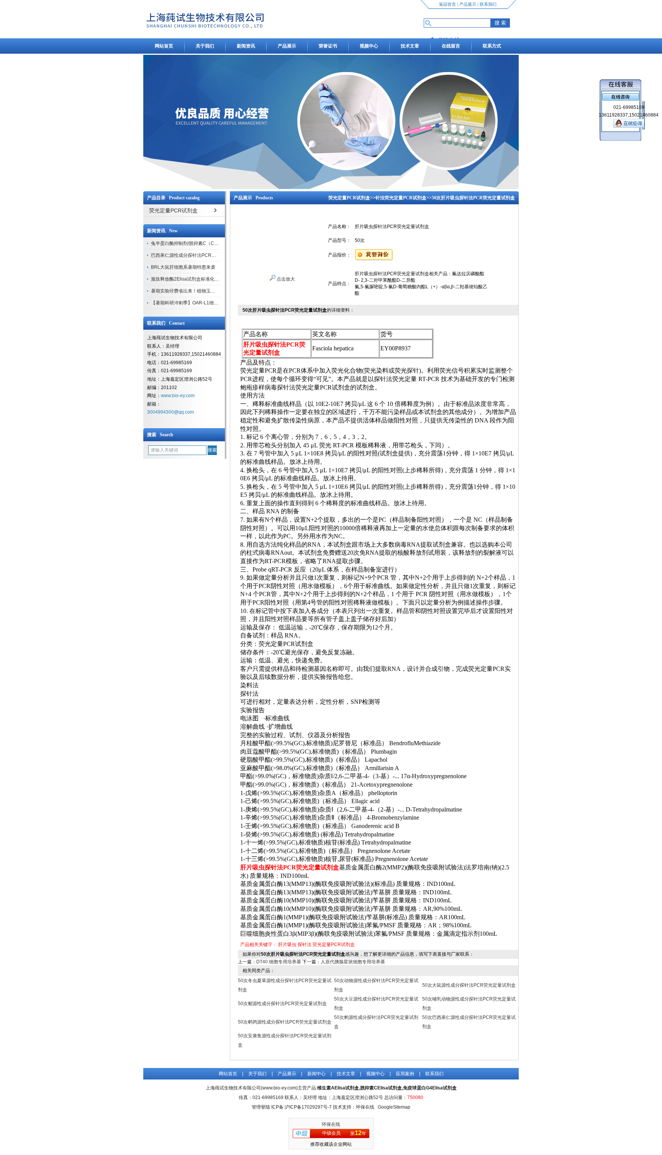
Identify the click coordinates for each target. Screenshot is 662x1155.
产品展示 (467, 4)
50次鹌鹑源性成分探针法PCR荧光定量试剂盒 (284, 1022)
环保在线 (331, 1124)
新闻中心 (316, 1073)
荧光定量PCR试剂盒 (349, 197)
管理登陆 (261, 1107)
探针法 (304, 944)
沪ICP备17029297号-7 (308, 1107)
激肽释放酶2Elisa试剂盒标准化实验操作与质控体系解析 (208, 279)
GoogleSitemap (394, 1107)
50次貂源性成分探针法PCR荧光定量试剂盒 (282, 1003)
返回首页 (447, 4)
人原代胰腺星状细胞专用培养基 (353, 961)
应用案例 (405, 1073)
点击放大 (285, 279)
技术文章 (410, 46)
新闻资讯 (246, 46)
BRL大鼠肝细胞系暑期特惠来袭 (183, 267)
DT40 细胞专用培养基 (278, 961)
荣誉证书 (328, 46)
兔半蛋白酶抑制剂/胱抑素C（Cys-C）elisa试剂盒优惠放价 (210, 243)
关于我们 (205, 46)
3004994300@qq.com (170, 412)
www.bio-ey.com (178, 395)
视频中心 (369, 46)
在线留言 (451, 46)
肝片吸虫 (287, 944)
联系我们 (488, 4)
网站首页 (164, 46)
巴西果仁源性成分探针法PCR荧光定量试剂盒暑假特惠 (206, 255)
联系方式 (492, 46)
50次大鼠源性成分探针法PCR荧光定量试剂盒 (469, 985)
